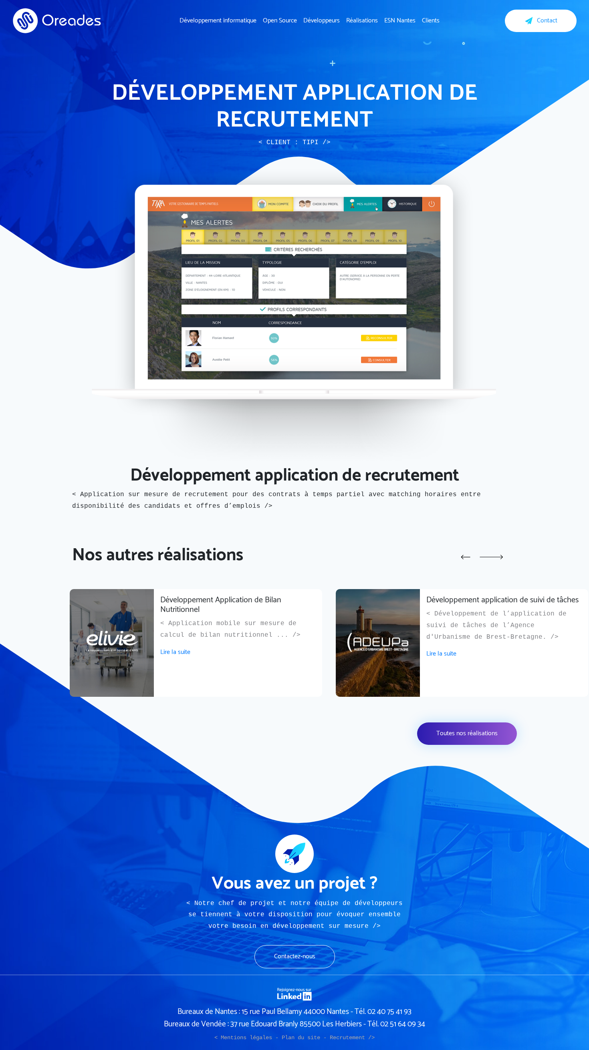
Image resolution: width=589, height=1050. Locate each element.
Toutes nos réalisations (467, 733)
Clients (431, 20)
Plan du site (301, 1037)
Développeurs (321, 20)
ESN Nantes (400, 20)
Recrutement (347, 1037)
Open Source (280, 20)
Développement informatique (218, 20)
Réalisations (362, 20)
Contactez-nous (294, 956)
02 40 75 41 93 (389, 1012)
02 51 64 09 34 (402, 1024)
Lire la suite (175, 652)
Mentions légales (246, 1037)
